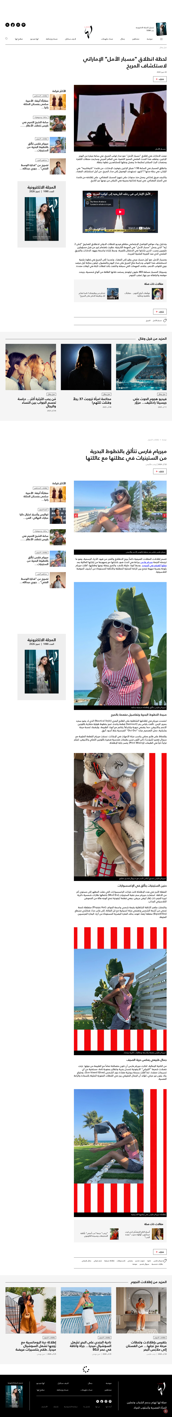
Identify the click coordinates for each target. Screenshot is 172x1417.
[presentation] (165, 516)
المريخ (148, 320)
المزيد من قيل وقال (152, 338)
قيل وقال (163, 47)
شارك (161, 79)
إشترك (55, 1406)
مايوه (149, 1260)
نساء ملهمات (107, 39)
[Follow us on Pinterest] (23, 25)
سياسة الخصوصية (71, 1406)
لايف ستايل (70, 39)
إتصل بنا (86, 1406)
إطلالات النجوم (153, 439)
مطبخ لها (19, 39)
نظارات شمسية (157, 1264)
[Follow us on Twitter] (7, 25)
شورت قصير (140, 1260)
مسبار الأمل (157, 320)
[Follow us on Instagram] (18, 25)
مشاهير (135, 39)
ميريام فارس (146, 562)
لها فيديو (34, 39)
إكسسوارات (121, 1260)
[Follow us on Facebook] (101, 1401)
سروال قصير (144, 1264)
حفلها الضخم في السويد (154, 565)
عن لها (97, 1406)
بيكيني (130, 1260)
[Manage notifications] (166, 1411)
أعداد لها (109, 1406)
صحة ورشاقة (52, 39)
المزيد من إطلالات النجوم (149, 1281)
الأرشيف (44, 1406)
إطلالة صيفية (109, 1260)
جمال (123, 39)
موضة (150, 39)
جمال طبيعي (86, 1260)
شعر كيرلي (98, 1260)
